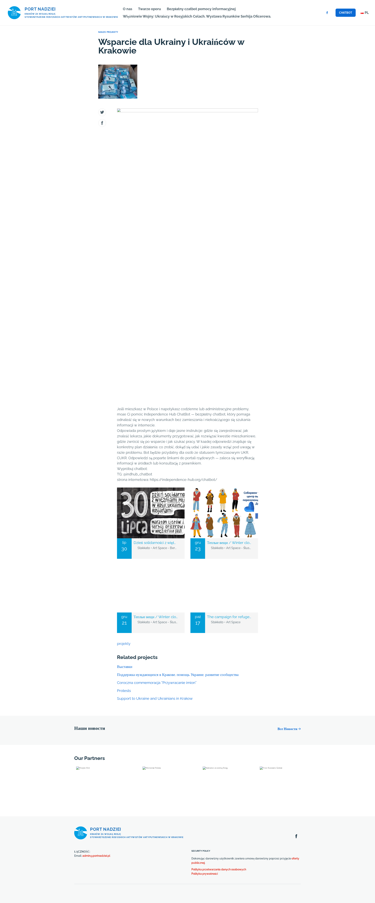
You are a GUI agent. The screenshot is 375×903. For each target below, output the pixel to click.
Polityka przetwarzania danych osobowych (218, 869)
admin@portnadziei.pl (96, 855)
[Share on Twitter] (102, 112)
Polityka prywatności (204, 873)
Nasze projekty (108, 32)
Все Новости (287, 729)
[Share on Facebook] (102, 123)
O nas (127, 9)
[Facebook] (327, 12)
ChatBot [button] (345, 12)
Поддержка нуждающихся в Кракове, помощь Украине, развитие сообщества (177, 674)
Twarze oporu (149, 9)
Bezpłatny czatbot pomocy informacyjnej (201, 9)
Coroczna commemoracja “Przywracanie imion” (156, 682)
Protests (124, 690)
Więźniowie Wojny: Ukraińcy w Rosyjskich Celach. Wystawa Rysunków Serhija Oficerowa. (197, 16)
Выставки (124, 666)
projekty (123, 644)
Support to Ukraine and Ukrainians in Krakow (155, 698)
